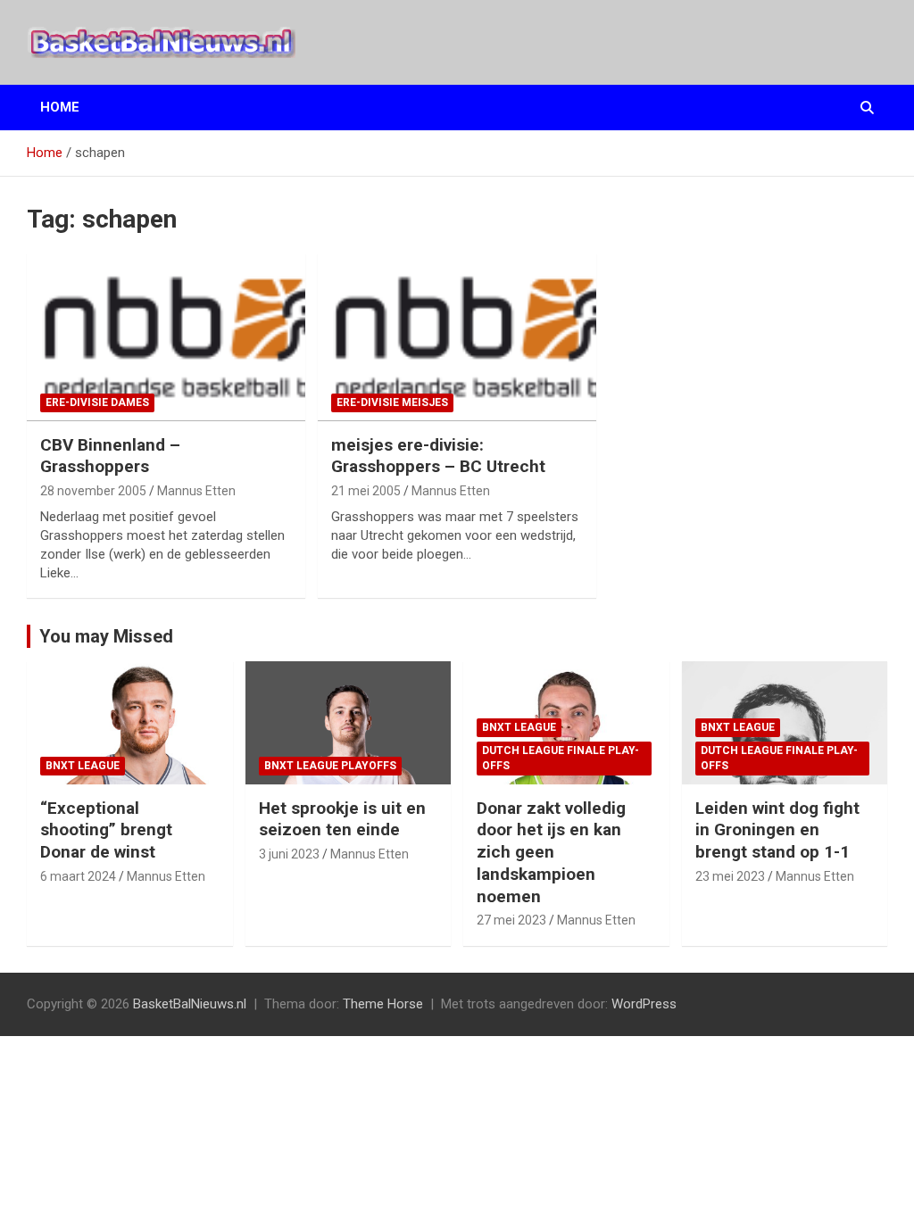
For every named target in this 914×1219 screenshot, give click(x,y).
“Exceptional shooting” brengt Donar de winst (106, 830)
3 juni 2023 (289, 854)
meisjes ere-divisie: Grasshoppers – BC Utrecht (438, 456)
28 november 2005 (93, 491)
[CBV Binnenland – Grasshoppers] (166, 337)
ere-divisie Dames (97, 402)
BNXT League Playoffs (330, 765)
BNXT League (83, 765)
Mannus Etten (196, 491)
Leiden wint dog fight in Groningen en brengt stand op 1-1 (777, 830)
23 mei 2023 (730, 876)
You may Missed (106, 636)
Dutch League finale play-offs (560, 758)
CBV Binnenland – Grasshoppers (110, 456)
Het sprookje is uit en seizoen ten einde (342, 819)
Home (59, 107)
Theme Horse (383, 1004)
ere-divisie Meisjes (392, 402)
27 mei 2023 (511, 920)
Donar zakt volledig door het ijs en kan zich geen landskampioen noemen (551, 852)
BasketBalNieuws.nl (189, 1004)
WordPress (644, 1004)
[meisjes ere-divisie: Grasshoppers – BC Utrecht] (457, 337)
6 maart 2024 (78, 876)
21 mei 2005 (366, 491)
